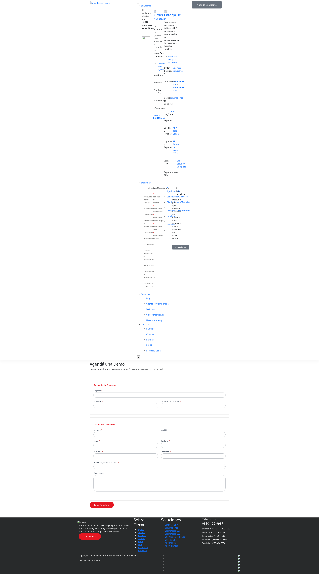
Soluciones (146, 5)
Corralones (149, 214)
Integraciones (176, 97)
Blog (140, 544)
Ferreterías (149, 232)
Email (96, 441)
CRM (172, 111)
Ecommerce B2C (172, 530)
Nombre (97, 430)
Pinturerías (149, 265)
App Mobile (170, 542)
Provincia (98, 451)
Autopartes (149, 208)
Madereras (149, 244)
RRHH (140, 541)
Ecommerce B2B (172, 533)
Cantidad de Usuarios (171, 401)
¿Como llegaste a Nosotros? (106, 462)
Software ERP (171, 524)
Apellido (165, 430)
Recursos (145, 294)
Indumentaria (150, 238)
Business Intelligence (175, 536)
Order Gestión (160, 16)
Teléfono (165, 441)
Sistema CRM (171, 539)
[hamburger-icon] (138, 3)
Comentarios (98, 473)
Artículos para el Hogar (148, 199)
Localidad (166, 451)
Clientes (141, 532)
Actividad (98, 401)
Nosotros (145, 324)
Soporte (141, 538)
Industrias (146, 182)
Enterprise (172, 14)
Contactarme (90, 536)
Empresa (97, 390)
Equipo (141, 529)
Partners (142, 535)
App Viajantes (171, 545)
